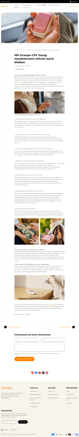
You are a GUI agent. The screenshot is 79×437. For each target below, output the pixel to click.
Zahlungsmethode (35, 403)
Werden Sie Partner (53, 398)
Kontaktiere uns (34, 391)
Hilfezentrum (51, 391)
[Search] (70, 6)
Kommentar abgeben (24, 359)
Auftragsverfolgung (53, 394)
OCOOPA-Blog (23, 50)
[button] (54, 5)
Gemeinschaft (70, 394)
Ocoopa (7, 434)
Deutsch (13, 429)
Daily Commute (19, 69)
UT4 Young (17, 82)
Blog (67, 391)
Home (16, 50)
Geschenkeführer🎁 (40, 5)
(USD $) (5, 429)
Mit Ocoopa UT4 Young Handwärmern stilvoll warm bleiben (43, 50)
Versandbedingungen (35, 394)
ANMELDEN (23, 422)
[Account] (73, 6)
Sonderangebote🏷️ (26, 5)
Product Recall (5, 1)
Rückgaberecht (34, 406)
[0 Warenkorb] (77, 6)
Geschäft (16, 5)
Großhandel (17, 7)
